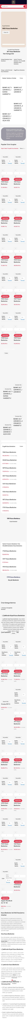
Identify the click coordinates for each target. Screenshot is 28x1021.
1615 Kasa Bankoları (9, 484)
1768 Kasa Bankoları (9, 551)
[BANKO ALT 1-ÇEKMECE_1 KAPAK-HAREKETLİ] (5, 83)
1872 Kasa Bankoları (9, 500)
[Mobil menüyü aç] (1, 2)
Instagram (12, 960)
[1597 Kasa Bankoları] (8, 557)
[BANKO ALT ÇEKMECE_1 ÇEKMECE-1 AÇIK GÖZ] (8, 105)
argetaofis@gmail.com (12, 952)
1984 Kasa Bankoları (9, 452)
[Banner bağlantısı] (13, 50)
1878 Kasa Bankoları (9, 468)
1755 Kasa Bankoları (9, 507)
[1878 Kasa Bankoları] (8, 466)
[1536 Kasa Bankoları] (8, 489)
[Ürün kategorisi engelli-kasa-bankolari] (19, 70)
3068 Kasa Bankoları (10, 460)
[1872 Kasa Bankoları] (8, 497)
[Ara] (24, 6)
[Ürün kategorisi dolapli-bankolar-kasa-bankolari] (7, 60)
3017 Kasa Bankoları (9, 476)
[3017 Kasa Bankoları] (8, 474)
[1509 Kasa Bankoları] (19, 307)
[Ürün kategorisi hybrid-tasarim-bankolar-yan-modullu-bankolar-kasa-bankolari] (19, 61)
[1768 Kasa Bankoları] (8, 549)
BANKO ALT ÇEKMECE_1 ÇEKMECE (18, 90)
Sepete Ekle (5, 179)
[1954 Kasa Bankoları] (8, 564)
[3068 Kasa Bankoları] (8, 458)
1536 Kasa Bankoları (9, 492)
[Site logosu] (13, 2)
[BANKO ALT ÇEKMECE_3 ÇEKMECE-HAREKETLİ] (19, 100)
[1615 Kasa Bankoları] (8, 481)
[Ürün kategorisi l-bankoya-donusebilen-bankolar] (7, 608)
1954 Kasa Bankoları (9, 567)
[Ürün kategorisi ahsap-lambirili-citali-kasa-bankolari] (7, 71)
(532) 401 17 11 (12, 955)
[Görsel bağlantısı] (6, 935)
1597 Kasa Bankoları (9, 559)
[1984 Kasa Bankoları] (8, 450)
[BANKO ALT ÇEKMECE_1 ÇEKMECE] (16, 83)
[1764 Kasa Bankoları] (19, 853)
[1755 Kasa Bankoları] (8, 505)
